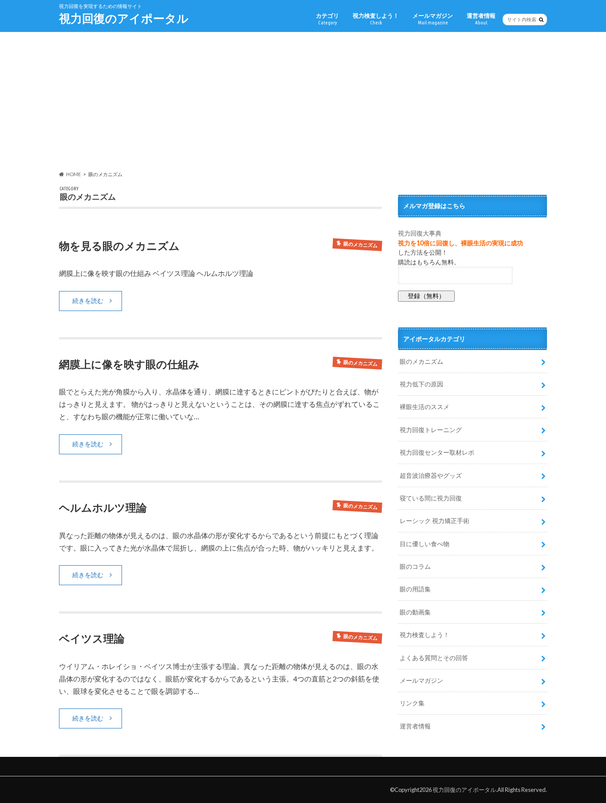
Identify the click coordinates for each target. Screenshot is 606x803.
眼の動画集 (415, 612)
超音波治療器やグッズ (431, 475)
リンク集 (412, 703)
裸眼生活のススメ (424, 406)
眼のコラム (415, 566)
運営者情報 (481, 18)
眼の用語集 (415, 589)
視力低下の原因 (421, 384)
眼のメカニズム (421, 361)
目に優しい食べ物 (424, 543)
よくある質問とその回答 (434, 657)
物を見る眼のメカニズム (119, 245)
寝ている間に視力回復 (431, 498)
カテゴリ (327, 18)
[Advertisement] (303, 101)
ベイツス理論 (92, 638)
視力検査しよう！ (376, 18)
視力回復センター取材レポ (437, 452)
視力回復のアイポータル (124, 18)
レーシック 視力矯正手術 (434, 520)
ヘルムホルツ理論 (103, 507)
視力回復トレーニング (431, 429)
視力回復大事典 (419, 233)
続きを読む (87, 300)
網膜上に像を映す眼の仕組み (129, 364)
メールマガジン (433, 18)
